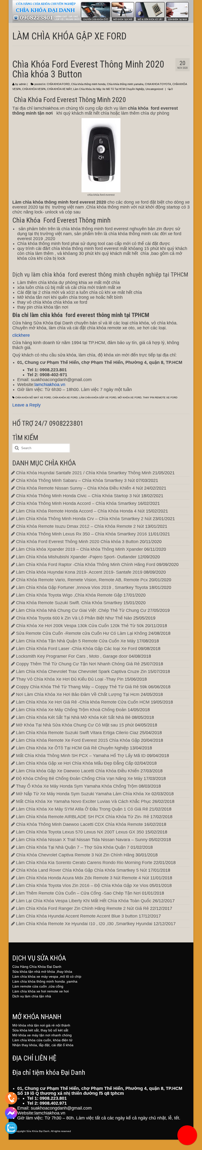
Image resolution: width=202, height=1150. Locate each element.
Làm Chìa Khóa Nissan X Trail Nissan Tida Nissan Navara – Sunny (82, 839)
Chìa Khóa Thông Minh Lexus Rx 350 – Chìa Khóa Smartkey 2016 (81, 533)
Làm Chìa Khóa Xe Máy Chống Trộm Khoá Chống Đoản (71, 709)
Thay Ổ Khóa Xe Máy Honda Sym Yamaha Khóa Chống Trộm (76, 786)
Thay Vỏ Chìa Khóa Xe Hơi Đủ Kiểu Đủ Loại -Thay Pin (69, 679)
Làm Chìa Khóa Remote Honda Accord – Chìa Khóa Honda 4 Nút (80, 511)
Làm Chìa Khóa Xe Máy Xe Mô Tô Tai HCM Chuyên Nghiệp (108, 89)
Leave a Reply (26, 405)
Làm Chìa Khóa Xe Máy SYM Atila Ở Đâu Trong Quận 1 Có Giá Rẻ (82, 809)
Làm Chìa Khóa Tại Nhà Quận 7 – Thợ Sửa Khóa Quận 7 (72, 847)
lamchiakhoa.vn (49, 384)
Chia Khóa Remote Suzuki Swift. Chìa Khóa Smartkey (69, 602)
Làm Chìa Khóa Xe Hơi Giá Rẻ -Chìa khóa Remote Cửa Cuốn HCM (83, 702)
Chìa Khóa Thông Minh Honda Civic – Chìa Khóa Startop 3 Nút (78, 495)
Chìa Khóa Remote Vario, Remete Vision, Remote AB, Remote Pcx (82, 579)
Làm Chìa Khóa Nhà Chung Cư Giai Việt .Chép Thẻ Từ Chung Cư (81, 610)
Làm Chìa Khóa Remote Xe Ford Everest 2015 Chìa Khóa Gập (78, 740)
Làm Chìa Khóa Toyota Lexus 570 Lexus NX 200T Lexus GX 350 (80, 832)
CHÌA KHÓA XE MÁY (59, 89)
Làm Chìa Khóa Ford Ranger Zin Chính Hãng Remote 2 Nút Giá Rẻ (82, 908)
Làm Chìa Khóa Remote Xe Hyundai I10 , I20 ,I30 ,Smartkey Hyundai (84, 923)
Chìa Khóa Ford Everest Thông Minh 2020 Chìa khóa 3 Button (77, 541)
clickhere (21, 335)
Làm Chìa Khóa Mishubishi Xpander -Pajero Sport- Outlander (76, 556)
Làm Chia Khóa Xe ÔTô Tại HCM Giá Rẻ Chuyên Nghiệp (72, 747)
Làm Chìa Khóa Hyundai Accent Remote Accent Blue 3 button (76, 916)
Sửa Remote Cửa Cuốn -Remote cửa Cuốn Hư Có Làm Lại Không (81, 633)
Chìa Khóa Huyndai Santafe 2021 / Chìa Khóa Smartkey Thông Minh (83, 472)
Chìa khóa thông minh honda (88, 84)
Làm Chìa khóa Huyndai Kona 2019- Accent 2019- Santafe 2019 (79, 572)
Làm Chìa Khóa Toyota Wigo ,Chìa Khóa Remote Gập (69, 595)
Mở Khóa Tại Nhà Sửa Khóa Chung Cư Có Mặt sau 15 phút (75, 725)
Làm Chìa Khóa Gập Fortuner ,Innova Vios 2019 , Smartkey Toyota (82, 587)
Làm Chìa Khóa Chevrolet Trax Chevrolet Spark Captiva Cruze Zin (81, 671)
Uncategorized (154, 89)
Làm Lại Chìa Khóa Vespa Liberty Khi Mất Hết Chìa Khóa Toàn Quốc (83, 900)
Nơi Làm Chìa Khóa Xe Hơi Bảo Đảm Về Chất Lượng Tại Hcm (77, 694)
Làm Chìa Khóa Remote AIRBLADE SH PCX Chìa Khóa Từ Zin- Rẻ (82, 816)
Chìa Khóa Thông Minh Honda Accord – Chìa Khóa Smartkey (76, 503)
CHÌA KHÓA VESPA (34, 89)
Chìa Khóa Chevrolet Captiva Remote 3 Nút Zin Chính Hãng (75, 854)
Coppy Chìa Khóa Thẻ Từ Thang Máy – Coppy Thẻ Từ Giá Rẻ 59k (81, 686)
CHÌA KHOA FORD (58, 84)
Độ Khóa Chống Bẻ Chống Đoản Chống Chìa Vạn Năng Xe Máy (79, 778)
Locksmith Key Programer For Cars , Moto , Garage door (72, 656)
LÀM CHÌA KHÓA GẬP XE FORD (97, 397)
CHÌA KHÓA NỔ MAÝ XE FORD (33, 397)
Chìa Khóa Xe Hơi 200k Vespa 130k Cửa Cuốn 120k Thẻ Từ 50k (80, 625)
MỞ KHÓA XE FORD (129, 397)
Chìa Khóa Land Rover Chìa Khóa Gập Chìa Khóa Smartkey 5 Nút (81, 870)
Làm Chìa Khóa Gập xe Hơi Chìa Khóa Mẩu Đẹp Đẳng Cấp (74, 763)
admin (22, 84)
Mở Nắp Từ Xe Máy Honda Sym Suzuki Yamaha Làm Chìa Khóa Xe (83, 793)
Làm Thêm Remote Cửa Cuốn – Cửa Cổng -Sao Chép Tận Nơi (78, 893)
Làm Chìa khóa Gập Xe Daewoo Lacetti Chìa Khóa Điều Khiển (77, 770)
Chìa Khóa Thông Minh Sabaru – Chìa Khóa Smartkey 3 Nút (75, 480)
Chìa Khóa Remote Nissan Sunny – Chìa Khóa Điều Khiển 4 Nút (79, 488)
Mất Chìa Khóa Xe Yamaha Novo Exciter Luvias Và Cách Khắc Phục (83, 801)
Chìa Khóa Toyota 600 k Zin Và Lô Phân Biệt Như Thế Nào (74, 618)
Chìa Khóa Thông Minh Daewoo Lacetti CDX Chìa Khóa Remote (79, 824)
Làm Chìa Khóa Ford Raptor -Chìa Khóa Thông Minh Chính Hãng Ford (85, 564)
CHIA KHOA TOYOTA (158, 84)
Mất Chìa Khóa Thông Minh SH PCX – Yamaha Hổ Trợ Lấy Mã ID (81, 755)
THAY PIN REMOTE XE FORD (160, 397)
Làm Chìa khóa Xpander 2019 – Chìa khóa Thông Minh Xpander (79, 549)
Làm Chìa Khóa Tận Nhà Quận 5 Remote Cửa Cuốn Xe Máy (75, 640)
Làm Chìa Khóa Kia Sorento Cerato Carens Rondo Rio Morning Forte (84, 862)
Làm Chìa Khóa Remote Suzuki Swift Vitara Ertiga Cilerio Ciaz (77, 732)
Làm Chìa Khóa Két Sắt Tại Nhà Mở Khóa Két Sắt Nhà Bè (73, 717)
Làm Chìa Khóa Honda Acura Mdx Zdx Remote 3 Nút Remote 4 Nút (82, 877)
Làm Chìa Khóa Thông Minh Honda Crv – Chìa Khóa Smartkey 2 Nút (84, 518)
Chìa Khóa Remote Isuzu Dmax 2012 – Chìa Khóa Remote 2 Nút (80, 526)
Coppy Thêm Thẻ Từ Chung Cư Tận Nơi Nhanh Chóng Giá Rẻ (78, 663)
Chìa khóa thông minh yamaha (125, 84)
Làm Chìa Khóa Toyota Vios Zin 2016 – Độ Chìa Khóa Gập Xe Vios (82, 885)
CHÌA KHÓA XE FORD (65, 397)
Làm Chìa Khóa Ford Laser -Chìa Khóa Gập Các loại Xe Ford (76, 648)
